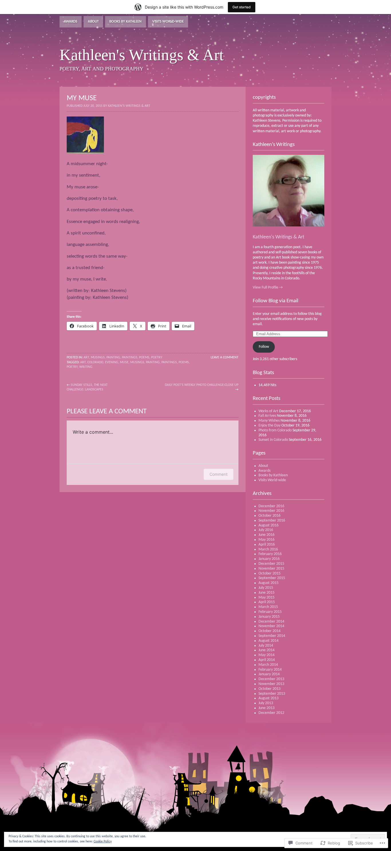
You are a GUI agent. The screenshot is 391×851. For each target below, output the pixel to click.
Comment (219, 474)
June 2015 (266, 593)
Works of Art (268, 411)
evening (111, 362)
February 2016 (270, 554)
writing (85, 367)
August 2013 (268, 698)
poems (144, 357)
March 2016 (268, 549)
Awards (70, 21)
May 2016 (266, 540)
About (93, 21)
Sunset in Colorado (273, 440)
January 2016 (269, 559)
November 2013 (271, 684)
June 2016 (266, 535)
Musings (98, 357)
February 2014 (270, 670)
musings (137, 362)
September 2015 (271, 578)
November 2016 (271, 511)
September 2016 (271, 520)
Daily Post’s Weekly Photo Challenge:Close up (201, 385)
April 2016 (266, 544)
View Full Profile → (268, 287)
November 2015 (271, 568)
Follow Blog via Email (275, 301)
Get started (241, 7)
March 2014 (268, 665)
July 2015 (265, 588)
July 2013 (265, 703)
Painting (113, 357)
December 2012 (271, 713)
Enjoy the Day (269, 425)
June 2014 (266, 650)
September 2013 (271, 694)
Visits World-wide (168, 21)
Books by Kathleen (125, 21)
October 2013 (269, 689)
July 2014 (265, 645)
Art (86, 357)
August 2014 (268, 641)
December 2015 (271, 564)
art (83, 362)
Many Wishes (269, 420)
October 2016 (269, 516)
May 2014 (266, 655)
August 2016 (268, 525)
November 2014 (271, 626)
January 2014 (269, 674)
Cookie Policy (103, 841)
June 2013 (266, 708)
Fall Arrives (267, 416)
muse (124, 362)
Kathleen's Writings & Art (278, 237)
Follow (264, 347)
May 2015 (266, 597)
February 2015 (270, 612)
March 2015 (268, 607)
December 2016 (271, 506)
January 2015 (269, 617)
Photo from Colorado (275, 430)
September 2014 (271, 636)
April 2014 (266, 660)
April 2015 (266, 602)
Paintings (129, 357)
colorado (95, 362)
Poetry (156, 357)
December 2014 (271, 621)
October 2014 (269, 631)
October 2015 (269, 573)
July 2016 (265, 530)
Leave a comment (224, 357)
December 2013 (271, 679)
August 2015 (268, 583)
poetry (72, 367)
